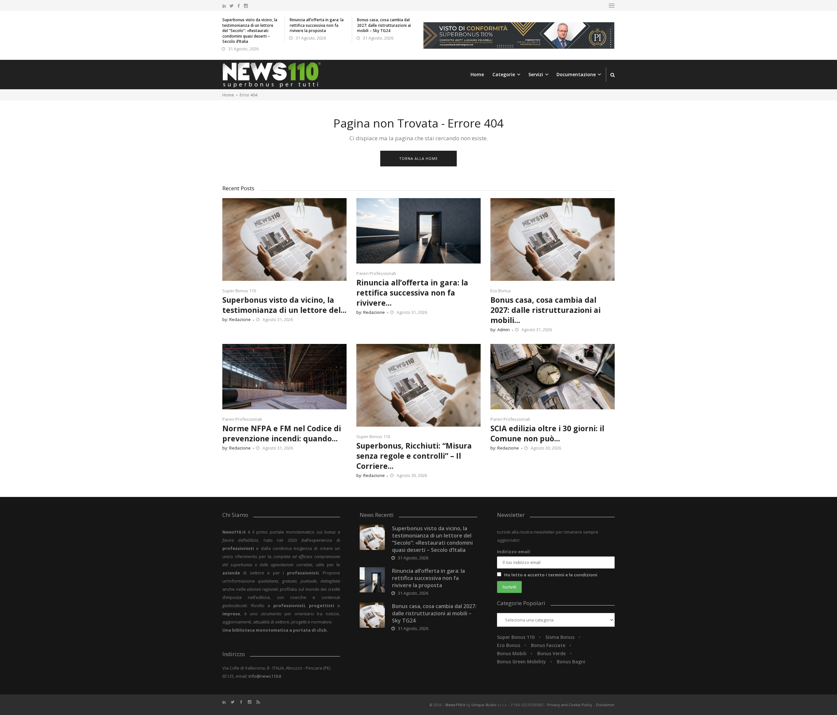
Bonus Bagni (571, 661)
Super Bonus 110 (239, 291)
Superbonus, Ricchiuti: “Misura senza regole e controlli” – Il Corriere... (414, 455)
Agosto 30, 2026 (412, 475)
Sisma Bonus (559, 637)
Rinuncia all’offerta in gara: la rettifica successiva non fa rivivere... (412, 292)
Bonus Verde (551, 653)
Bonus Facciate (548, 645)
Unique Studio (483, 704)
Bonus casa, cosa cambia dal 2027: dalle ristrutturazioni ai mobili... (545, 310)
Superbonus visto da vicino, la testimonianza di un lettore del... (284, 305)
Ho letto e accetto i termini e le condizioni (550, 575)
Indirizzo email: (514, 551)
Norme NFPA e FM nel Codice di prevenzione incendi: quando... (281, 433)
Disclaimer (605, 704)
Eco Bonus (500, 291)
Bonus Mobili (511, 653)
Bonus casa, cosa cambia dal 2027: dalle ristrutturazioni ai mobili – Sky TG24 (384, 25)
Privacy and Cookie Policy (570, 704)
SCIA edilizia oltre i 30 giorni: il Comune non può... (547, 433)
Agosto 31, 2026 (278, 319)
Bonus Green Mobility (521, 661)
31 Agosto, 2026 (243, 49)
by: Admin (500, 329)
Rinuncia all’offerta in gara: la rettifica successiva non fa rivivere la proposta (317, 25)
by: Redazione (236, 319)
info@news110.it (264, 676)
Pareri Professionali (376, 273)
